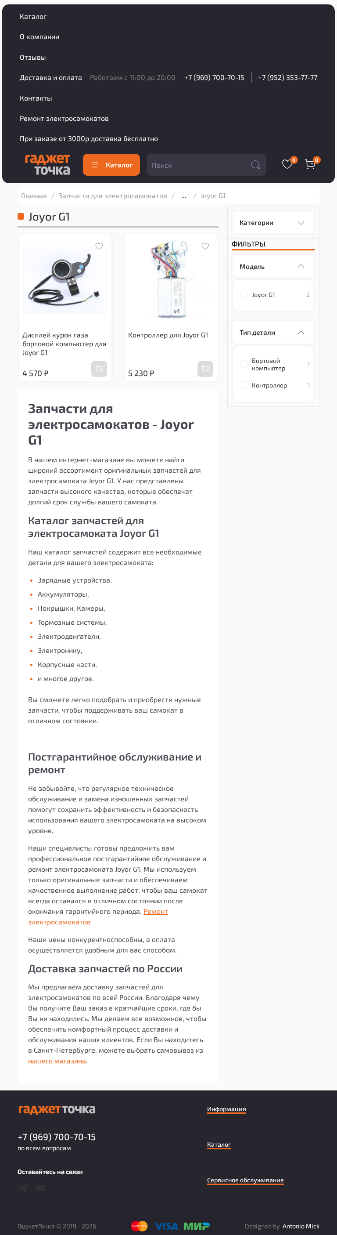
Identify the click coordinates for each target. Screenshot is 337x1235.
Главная (34, 195)
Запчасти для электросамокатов (112, 195)
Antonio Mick (301, 1226)
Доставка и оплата (51, 77)
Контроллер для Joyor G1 (168, 334)
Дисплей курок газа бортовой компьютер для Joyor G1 (64, 343)
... (183, 195)
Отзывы (33, 57)
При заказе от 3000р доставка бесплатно (89, 138)
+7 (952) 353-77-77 (287, 77)
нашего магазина (57, 1060)
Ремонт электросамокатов (64, 118)
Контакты (36, 98)
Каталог (33, 16)
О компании (39, 36)
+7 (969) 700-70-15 (214, 77)
